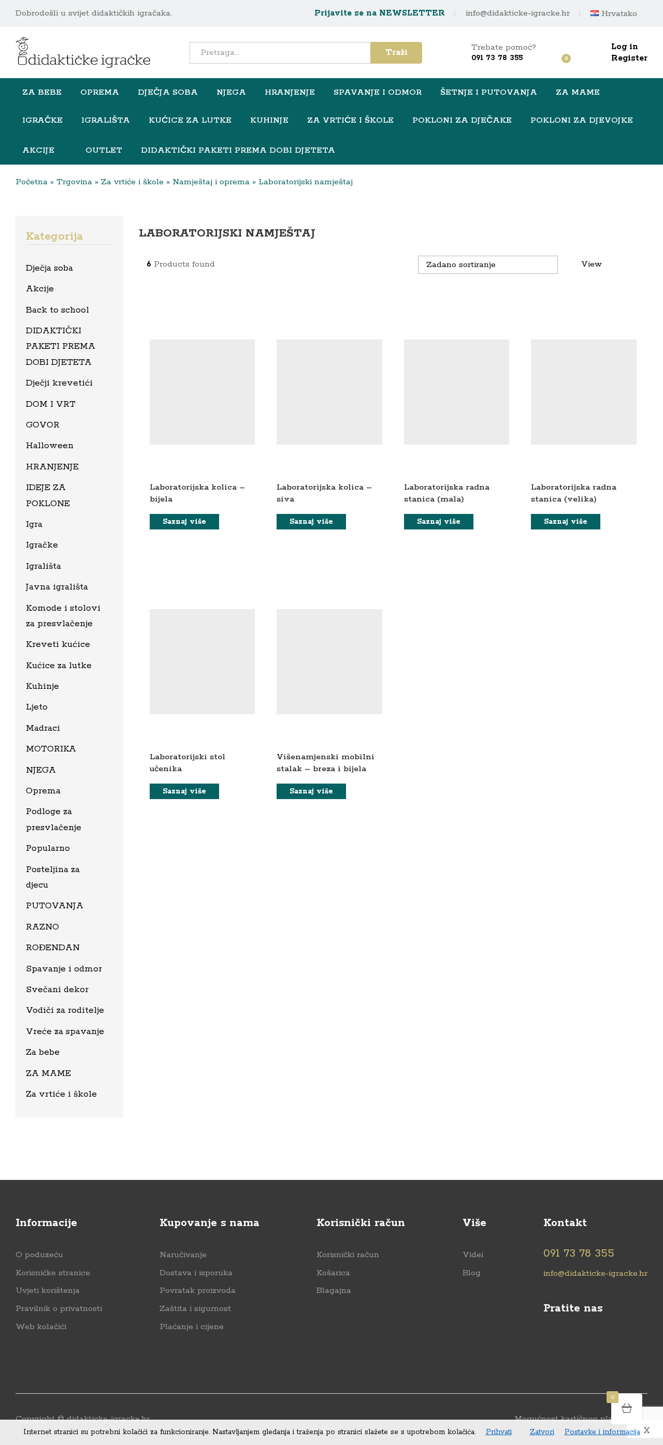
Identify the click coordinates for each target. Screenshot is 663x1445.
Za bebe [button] (42, 92)
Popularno (48, 848)
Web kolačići (41, 1326)
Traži (396, 52)
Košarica (333, 1272)
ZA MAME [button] (578, 92)
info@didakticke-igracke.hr (518, 13)
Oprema (43, 791)
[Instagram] (589, 1342)
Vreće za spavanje (65, 1031)
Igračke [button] (42, 120)
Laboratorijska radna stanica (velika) (573, 493)
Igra (34, 524)
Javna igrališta (57, 587)
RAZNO (42, 927)
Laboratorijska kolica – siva (324, 493)
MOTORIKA (51, 749)
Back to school (57, 310)
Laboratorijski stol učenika (187, 762)
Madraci (43, 728)
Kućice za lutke (59, 665)
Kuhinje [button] (269, 120)
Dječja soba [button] (168, 92)
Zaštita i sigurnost (195, 1308)
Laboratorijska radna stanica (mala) (446, 493)
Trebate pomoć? (503, 47)
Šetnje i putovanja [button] (488, 92)
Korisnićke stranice (53, 1272)
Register (629, 58)
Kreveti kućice (58, 644)
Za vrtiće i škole (132, 181)
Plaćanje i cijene (192, 1326)
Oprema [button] (99, 92)
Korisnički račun (347, 1254)
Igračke (42, 545)
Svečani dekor (57, 989)
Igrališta (43, 566)
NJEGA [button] (231, 92)
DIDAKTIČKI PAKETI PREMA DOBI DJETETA (238, 150)
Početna (32, 181)
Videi (473, 1254)
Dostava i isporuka (196, 1272)
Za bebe (43, 1052)
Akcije (38, 150)
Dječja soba (49, 268)
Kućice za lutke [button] (190, 120)
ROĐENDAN (53, 947)
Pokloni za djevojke (581, 120)
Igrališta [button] (105, 120)
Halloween (50, 445)
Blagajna (333, 1290)
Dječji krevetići (59, 383)
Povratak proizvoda (198, 1290)
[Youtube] (568, 1342)
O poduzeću (39, 1254)
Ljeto (37, 707)
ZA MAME (48, 1073)
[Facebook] (548, 1342)
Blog (472, 1272)
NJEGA (41, 770)
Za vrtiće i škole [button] (350, 120)
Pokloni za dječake (462, 120)
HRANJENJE (52, 467)
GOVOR (43, 425)
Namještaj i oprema (211, 181)
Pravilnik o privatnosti (59, 1308)
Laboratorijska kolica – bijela (197, 493)
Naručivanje (183, 1254)
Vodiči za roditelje (65, 1010)
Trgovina (74, 181)
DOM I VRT (51, 404)
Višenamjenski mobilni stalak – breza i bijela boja (325, 769)
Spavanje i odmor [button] (378, 92)
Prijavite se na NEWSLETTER (379, 13)
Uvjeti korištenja (48, 1290)
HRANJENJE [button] (290, 92)
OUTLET (103, 150)
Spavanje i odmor (64, 969)
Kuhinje (42, 686)
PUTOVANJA (54, 905)
